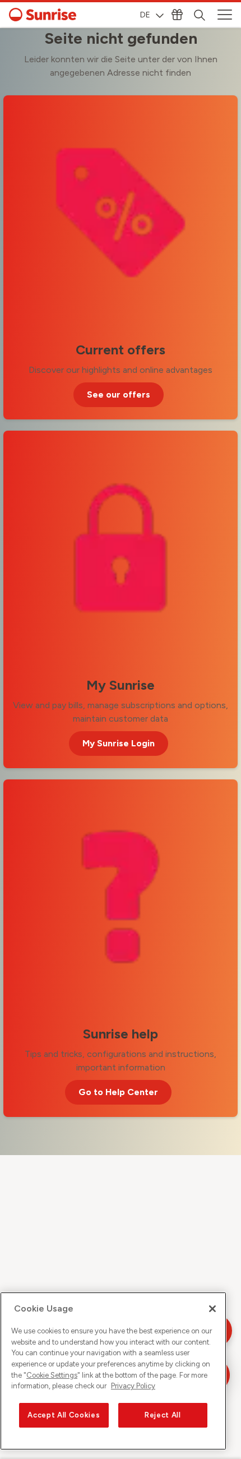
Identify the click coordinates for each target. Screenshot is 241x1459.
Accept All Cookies (63, 1415)
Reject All (163, 1415)
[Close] (212, 1308)
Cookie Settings (51, 1375)
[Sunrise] (42, 14)
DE (145, 15)
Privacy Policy (133, 1386)
